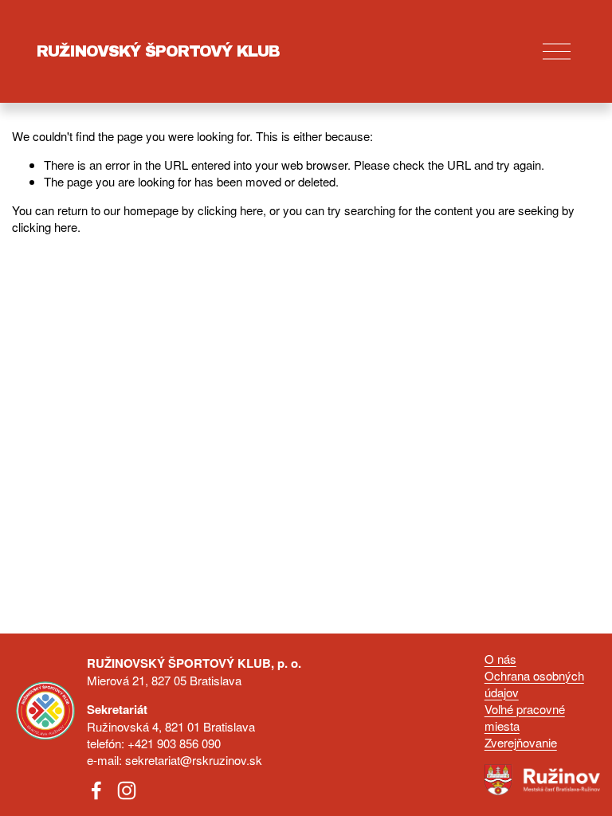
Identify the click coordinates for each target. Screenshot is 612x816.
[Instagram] (126, 790)
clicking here (230, 210)
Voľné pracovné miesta (524, 717)
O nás (500, 658)
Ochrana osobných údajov (534, 683)
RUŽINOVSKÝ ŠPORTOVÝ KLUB (158, 51)
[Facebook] (96, 790)
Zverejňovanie (520, 742)
